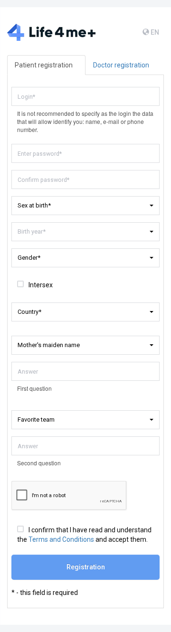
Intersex (40, 285)
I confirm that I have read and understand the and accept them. (84, 534)
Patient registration (44, 65)
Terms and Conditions (61, 539)
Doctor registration (121, 65)
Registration (85, 567)
